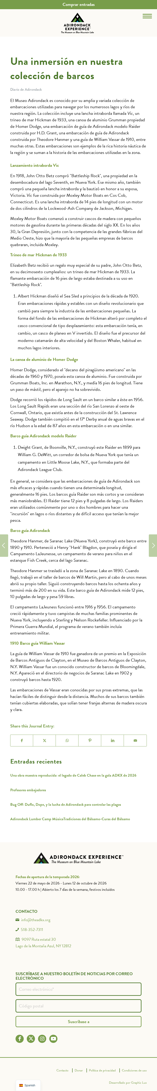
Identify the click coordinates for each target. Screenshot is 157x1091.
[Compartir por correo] (135, 740)
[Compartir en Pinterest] (89, 740)
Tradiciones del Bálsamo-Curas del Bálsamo (96, 819)
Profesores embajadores (28, 790)
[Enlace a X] (31, 1038)
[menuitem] (79, 4)
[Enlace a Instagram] (42, 1038)
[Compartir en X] (44, 740)
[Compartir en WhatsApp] (67, 740)
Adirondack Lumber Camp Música (36, 819)
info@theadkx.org (35, 920)
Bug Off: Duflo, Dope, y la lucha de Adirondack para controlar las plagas (65, 804)
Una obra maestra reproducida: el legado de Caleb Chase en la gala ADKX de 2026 (73, 775)
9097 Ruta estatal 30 (39, 939)
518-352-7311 (32, 929)
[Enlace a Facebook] (19, 1038)
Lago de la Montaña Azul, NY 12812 (43, 946)
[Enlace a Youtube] (53, 1038)
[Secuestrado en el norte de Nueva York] (153, 545)
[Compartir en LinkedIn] (112, 740)
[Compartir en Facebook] (21, 740)
